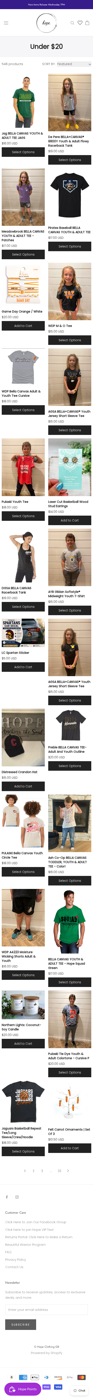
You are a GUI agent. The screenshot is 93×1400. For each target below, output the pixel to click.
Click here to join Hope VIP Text (29, 1229)
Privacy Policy (15, 1259)
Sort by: (49, 64)
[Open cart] (87, 23)
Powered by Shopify (46, 1353)
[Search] (72, 23)
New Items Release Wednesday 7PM (46, 4)
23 (59, 1171)
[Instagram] (17, 1197)
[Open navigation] (6, 23)
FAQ (8, 1252)
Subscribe (20, 1325)
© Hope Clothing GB (46, 1347)
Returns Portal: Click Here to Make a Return (38, 1237)
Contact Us (14, 1267)
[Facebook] (6, 1197)
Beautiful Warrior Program (25, 1244)
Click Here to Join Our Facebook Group (35, 1222)
